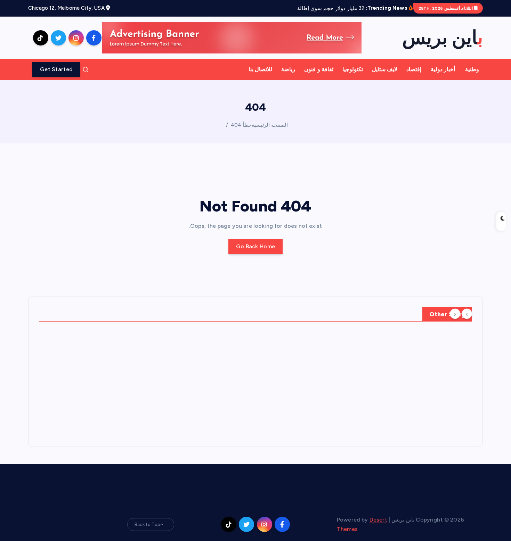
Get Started (56, 69)
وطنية (472, 69)
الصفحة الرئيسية (270, 125)
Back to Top (147, 524)
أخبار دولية (443, 69)
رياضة (288, 69)
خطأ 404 (241, 125)
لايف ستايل (384, 69)
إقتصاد (413, 69)
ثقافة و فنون (318, 69)
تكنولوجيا (352, 69)
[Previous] (467, 314)
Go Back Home (255, 246)
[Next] (455, 314)
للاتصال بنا (260, 69)
